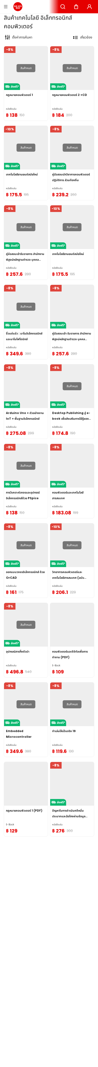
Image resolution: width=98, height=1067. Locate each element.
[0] (76, 6)
